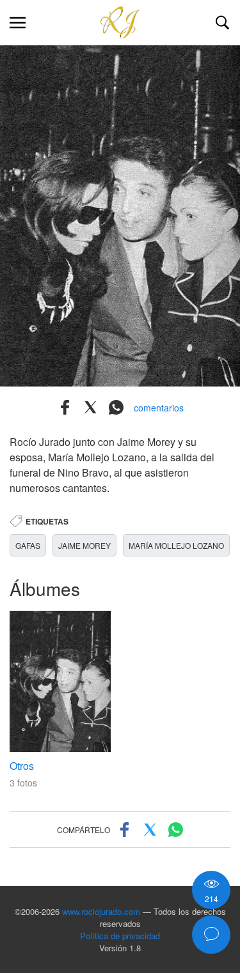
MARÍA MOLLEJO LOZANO (176, 545)
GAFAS (27, 545)
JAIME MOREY (84, 545)
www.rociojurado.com (101, 911)
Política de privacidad (120, 936)
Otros (22, 765)
